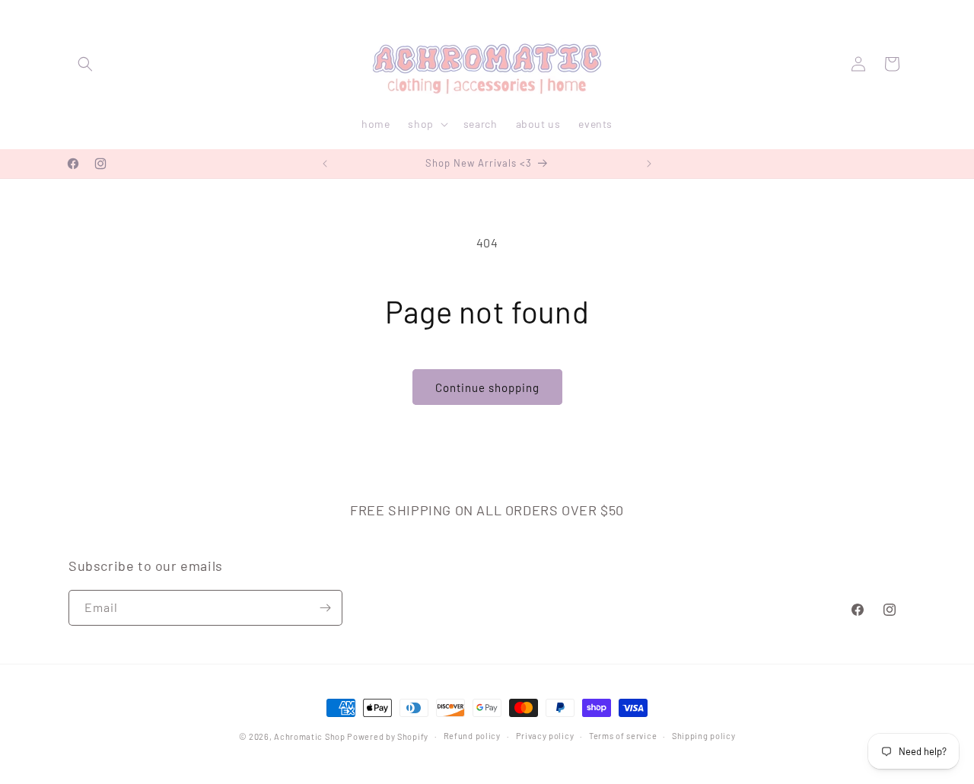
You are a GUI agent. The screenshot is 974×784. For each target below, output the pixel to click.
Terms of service (623, 736)
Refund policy (472, 736)
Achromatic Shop (309, 736)
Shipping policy (704, 736)
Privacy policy (545, 736)
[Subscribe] (325, 608)
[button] (85, 64)
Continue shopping (487, 387)
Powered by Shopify (387, 736)
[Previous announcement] (325, 163)
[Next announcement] (649, 163)
